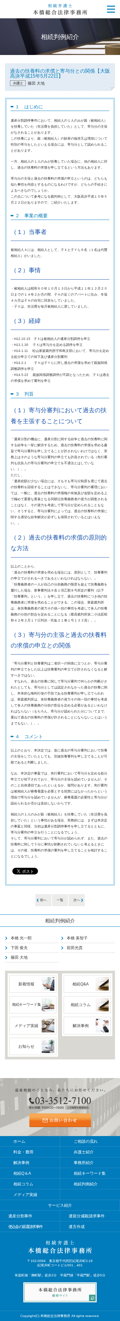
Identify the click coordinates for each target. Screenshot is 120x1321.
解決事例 (21, 1162)
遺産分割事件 (20, 1216)
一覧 (60, 900)
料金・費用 (23, 1152)
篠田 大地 (19, 957)
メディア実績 (25, 1194)
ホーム (19, 1141)
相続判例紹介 (60, 920)
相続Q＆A (22, 1173)
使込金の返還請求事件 (25, 1226)
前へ (43, 900)
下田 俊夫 (19, 947)
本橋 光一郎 (21, 938)
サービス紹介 (60, 1205)
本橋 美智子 (77, 938)
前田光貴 (75, 947)
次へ (76, 900)
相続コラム (23, 1184)
